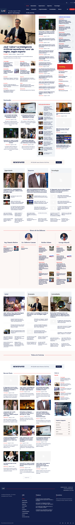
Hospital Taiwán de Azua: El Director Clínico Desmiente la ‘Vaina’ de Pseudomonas (17, 320)
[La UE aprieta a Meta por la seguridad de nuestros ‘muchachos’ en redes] (28, 108)
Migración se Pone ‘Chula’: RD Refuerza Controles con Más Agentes (62, 129)
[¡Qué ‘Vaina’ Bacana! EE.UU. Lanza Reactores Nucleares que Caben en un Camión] (53, 202)
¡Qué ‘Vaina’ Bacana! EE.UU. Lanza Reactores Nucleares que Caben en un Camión (47, 45)
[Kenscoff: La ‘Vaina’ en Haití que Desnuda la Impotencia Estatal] (47, 24)
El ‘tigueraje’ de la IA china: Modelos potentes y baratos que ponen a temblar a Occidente (8, 64)
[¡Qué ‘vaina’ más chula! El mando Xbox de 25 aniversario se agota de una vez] (53, 196)
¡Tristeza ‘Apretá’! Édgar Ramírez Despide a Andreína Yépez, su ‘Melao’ (47, 93)
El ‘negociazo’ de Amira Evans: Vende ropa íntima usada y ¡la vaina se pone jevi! (64, 321)
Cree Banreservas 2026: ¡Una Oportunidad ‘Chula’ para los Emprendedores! (46, 77)
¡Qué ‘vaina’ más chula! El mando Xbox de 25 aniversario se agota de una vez (47, 39)
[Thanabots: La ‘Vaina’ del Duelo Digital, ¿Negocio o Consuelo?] (53, 333)
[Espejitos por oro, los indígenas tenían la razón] (51, 274)
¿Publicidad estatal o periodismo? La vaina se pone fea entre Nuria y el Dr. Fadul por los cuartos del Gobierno (43, 282)
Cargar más (27, 477)
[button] (66, 2)
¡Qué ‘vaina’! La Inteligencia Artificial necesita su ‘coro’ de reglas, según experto (19, 49)
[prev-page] (30, 44)
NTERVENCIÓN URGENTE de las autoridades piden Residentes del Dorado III (43, 250)
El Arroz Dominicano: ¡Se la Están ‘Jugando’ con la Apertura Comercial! (31, 343)
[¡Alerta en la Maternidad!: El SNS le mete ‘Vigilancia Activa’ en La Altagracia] (7, 332)
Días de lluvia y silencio (24, 249)
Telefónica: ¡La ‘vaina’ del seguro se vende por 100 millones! (66, 214)
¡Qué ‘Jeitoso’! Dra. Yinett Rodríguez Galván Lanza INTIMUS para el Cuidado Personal (27, 85)
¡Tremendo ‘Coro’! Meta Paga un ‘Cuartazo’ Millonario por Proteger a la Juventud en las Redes (55, 214)
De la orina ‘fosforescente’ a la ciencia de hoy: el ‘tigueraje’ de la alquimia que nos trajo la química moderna (59, 315)
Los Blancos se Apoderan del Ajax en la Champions (64, 85)
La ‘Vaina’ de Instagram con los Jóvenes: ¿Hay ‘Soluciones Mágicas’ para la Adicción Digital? (64, 208)
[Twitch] (68, 523)
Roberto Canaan (12, 54)
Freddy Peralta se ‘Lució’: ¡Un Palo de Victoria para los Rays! (41, 196)
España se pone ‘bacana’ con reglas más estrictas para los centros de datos (55, 220)
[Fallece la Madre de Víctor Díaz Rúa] (64, 107)
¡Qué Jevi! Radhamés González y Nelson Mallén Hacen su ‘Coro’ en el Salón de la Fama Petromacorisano (27, 80)
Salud (21, 83)
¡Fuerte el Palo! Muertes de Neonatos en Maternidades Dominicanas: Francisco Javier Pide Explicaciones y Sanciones (8, 344)
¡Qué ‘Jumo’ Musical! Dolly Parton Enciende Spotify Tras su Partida (47, 82)
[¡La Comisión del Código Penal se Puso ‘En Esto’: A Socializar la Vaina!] (16, 71)
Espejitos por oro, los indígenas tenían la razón (43, 274)
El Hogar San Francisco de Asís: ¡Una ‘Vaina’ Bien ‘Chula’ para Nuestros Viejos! (17, 326)
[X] (73, 2)
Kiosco (5, 246)
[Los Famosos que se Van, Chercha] (41, 153)
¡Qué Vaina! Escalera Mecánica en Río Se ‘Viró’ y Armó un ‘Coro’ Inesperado (55, 339)
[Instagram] (72, 2)
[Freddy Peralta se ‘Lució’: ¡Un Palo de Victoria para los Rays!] (30, 196)
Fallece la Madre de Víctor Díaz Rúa (63, 77)
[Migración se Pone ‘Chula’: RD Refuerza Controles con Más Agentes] (64, 122)
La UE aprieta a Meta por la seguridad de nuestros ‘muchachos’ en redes (9, 91)
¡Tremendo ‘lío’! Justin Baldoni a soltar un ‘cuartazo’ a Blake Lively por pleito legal (25, 72)
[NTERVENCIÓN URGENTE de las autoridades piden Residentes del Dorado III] (51, 248)
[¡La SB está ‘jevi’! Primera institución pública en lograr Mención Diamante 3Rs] (30, 332)
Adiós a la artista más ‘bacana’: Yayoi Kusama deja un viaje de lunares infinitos (46, 51)
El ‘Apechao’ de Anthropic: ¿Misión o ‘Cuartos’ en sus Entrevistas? (65, 220)
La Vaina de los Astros (63, 81)
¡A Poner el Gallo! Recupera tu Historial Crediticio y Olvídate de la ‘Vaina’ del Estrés (11, 85)
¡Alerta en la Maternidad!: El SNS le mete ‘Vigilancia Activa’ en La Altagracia (18, 331)
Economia (6, 54)
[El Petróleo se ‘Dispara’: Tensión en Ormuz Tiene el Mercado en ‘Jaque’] (41, 127)
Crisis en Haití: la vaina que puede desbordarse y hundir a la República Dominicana (43, 257)
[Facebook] (70, 2)
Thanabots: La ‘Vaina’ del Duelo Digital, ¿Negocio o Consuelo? (64, 333)
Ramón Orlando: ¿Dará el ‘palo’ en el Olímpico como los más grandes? (65, 34)
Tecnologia (6, 61)
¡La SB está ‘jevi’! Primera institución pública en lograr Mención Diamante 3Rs (45, 64)
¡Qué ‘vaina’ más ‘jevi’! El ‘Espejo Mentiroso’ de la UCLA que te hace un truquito (64, 327)
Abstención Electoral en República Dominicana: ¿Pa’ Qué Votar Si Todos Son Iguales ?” (8, 250)
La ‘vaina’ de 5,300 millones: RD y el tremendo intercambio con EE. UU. (42, 344)
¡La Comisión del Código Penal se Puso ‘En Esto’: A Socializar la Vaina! (8, 72)
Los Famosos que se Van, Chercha (27, 90)
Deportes (22, 76)
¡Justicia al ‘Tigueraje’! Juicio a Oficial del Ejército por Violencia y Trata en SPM (46, 58)
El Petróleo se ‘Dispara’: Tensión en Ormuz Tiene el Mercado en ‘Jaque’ (11, 79)
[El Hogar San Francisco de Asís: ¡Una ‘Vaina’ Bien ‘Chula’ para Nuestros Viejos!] (7, 326)
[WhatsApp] (73, 523)
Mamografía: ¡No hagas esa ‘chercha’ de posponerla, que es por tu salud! (19, 338)
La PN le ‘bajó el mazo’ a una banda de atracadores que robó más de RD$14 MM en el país (63, 146)
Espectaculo (22, 88)
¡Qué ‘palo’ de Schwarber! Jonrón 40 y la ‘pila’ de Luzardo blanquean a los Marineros (41, 208)
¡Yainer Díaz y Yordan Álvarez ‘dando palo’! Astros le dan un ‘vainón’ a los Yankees (43, 220)
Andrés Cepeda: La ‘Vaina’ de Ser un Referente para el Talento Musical (47, 87)
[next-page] (33, 44)
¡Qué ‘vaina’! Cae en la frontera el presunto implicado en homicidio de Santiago (64, 47)
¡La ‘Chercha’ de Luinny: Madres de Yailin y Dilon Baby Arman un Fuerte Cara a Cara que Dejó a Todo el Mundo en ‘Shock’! (47, 70)
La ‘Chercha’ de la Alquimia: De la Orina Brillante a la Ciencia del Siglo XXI (66, 345)
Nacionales (6, 88)
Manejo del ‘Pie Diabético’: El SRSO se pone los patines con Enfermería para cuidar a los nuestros (19, 344)
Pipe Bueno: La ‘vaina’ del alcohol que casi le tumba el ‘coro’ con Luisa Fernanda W (64, 29)
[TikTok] (65, 523)
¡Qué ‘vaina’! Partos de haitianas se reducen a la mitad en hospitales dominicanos (8, 338)
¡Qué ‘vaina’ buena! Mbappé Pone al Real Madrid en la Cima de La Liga (32, 214)
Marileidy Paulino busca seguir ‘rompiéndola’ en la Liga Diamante (64, 40)
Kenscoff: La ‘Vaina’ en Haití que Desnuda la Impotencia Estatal (47, 33)
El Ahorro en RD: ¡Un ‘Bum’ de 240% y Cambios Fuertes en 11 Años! (43, 337)
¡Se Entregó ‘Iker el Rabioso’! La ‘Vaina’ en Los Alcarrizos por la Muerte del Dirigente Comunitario (65, 22)
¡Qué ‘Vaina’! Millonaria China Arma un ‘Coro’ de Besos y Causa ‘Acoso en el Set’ (66, 339)
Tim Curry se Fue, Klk (63, 90)
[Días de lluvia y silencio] (34, 248)
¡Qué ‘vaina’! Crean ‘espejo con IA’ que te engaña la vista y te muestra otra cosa (54, 345)
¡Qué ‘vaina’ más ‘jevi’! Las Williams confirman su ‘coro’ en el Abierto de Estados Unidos (41, 202)
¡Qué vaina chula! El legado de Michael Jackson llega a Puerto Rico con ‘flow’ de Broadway (19, 220)
